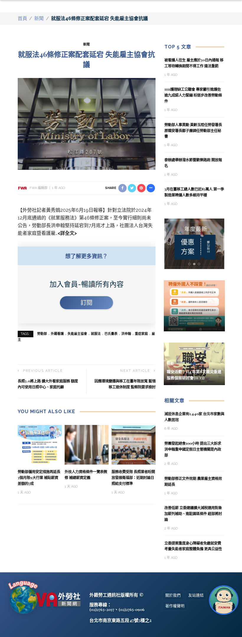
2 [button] (195, 264)
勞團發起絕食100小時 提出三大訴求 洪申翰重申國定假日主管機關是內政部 (192, 449)
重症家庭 (141, 334)
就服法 (96, 334)
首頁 (22, 18)
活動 (170, 364)
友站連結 (196, 595)
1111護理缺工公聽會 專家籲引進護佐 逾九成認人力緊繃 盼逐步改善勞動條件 (193, 95)
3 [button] (200, 264)
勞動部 (42, 334)
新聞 (39, 18)
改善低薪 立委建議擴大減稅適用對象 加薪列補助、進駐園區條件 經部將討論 (193, 513)
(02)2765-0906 (132, 609)
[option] (194, 244)
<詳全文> (67, 233)
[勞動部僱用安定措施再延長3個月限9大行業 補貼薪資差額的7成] (40, 444)
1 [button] (190, 264)
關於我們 (173, 595)
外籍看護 (57, 334)
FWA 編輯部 (39, 188)
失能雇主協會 (77, 334)
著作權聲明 (174, 606)
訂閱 (86, 302)
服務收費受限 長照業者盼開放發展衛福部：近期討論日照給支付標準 (133, 477)
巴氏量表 (110, 334)
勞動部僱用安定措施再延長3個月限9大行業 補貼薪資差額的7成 (39, 477)
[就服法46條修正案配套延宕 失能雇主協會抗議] (87, 123)
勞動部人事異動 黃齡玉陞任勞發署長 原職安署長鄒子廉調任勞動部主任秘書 (193, 130)
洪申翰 (126, 334)
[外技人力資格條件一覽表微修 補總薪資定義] (87, 444)
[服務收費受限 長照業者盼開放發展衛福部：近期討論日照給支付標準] (134, 444)
